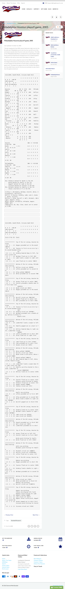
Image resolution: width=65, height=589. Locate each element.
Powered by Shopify (58, 585)
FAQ (18, 3)
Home (3, 3)
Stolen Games (54, 62)
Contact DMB (57, 587)
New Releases (37, 558)
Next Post (35, 515)
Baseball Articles (11, 23)
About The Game (11, 3)
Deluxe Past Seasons (39, 563)
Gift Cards (44, 9)
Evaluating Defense (55, 74)
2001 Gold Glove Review (54, 45)
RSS (60, 27)
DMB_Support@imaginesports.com (53, 3)
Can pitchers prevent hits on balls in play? (55, 54)
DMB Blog (4, 562)
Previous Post (9, 515)
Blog (49, 9)
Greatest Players (38, 560)
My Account (5, 569)
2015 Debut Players (50, 68)
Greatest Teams (38, 562)
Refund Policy (5, 567)
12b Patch (55, 9)
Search (23, 3)
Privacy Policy (5, 565)
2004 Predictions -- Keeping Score (55, 38)
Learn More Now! (22, 569)
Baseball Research (16, 520)
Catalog (29, 9)
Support (36, 9)
